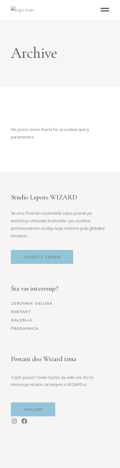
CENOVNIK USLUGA (32, 303)
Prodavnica (25, 328)
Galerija (21, 320)
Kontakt (21, 311)
